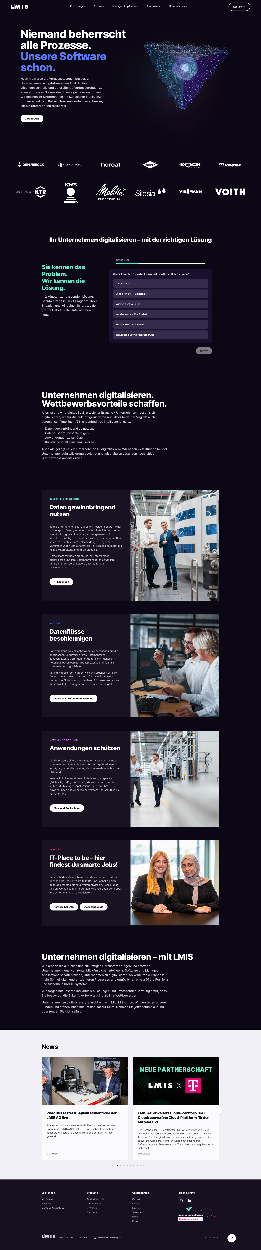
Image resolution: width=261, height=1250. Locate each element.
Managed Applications (125, 6)
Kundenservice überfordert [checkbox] (131, 314)
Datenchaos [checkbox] (123, 283)
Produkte (152, 6)
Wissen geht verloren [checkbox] (128, 303)
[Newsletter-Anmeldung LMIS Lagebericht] (198, 1213)
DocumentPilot (94, 1203)
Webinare (137, 1212)
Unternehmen (177, 6)
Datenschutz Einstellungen (109, 1238)
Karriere (136, 1203)
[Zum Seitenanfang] (231, 1238)
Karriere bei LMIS (64, 906)
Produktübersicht (95, 1199)
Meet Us (136, 1208)
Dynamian (92, 1208)
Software (98, 6)
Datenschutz (75, 1238)
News (135, 1216)
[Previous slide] (42, 1110)
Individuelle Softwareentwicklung (73, 698)
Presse (135, 1221)
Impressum (63, 1238)
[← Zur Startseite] (19, 6)
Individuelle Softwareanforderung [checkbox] (135, 334)
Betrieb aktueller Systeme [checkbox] (130, 324)
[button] (117, 1165)
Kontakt (237, 6)
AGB (85, 1238)
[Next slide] (219, 1110)
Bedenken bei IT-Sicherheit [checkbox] (131, 293)
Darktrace (92, 1212)
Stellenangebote (93, 906)
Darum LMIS (32, 118)
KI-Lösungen (77, 6)
